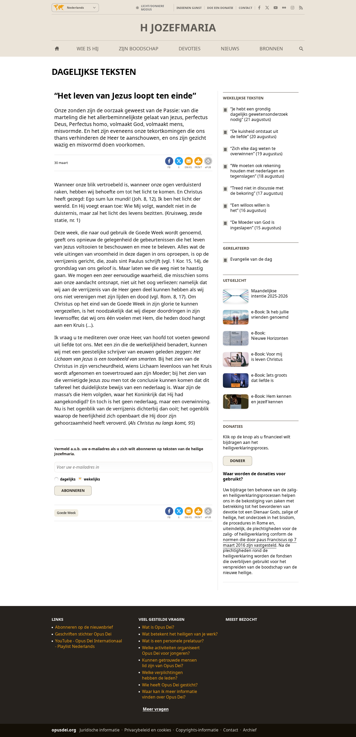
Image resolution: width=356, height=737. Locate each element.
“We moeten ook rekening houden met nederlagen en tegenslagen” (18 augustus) (257, 171)
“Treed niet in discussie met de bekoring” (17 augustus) (257, 190)
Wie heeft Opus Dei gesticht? (170, 685)
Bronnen (271, 48)
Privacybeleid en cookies (147, 730)
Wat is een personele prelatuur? (173, 641)
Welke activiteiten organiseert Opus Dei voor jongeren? (171, 650)
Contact (245, 7)
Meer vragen (156, 709)
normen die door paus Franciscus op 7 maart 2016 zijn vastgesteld (259, 542)
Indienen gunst (189, 7)
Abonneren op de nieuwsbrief (84, 627)
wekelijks (92, 479)
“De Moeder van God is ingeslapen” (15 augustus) (255, 225)
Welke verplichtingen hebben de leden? (162, 675)
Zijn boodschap (138, 48)
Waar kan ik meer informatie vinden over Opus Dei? (169, 694)
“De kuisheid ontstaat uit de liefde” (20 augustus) (254, 134)
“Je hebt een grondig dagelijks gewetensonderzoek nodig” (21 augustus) (259, 114)
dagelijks (67, 479)
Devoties (190, 48)
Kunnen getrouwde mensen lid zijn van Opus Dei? (169, 662)
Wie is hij (88, 48)
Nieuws (230, 48)
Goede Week (66, 513)
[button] (198, 163)
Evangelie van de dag (251, 259)
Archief (249, 730)
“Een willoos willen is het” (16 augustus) (250, 207)
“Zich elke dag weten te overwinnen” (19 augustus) (256, 151)
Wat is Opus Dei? (158, 627)
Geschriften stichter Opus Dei (83, 634)
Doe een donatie (220, 7)
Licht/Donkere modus (152, 7)
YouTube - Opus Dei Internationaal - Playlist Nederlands (88, 643)
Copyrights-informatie (197, 730)
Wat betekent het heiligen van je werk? (180, 634)
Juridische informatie (100, 730)
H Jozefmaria (178, 27)
